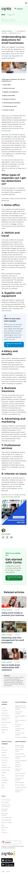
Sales (3, 785)
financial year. (6, 130)
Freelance (4, 765)
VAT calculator (5, 802)
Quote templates (19, 782)
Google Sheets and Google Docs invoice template (20, 707)
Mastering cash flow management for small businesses (13, 640)
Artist (3, 747)
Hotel (3, 775)
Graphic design (6, 770)
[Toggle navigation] (25, 3)
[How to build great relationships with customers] (14, 659)
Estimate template (20, 773)
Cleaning (4, 755)
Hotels (3, 732)
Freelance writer (6, 767)
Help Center (5, 827)
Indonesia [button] (20, 9)
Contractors (5, 713)
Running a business (7, 31)
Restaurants (5, 729)
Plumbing (4, 782)
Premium (4, 708)
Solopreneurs (5, 727)
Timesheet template (20, 787)
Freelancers (5, 710)
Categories (10, 14)
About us (4, 830)
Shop (3, 787)
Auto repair (5, 750)
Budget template (19, 753)
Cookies (8, 871)
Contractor (4, 762)
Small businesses (6, 722)
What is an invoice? (7, 822)
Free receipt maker (7, 817)
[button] (11, 842)
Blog (3, 14)
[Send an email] (11, 537)
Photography (5, 780)
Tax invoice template (20, 737)
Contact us (4, 832)
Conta (10, 324)
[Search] (3, 20)
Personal (4, 777)
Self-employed (5, 715)
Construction (5, 757)
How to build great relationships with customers (11, 667)
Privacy (3, 871)
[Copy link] (3, 537)
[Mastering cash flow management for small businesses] (14, 632)
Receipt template (19, 785)
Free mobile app (6, 799)
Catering (4, 752)
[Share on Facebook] (7, 537)
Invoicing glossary (6, 820)
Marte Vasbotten (6, 534)
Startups (4, 724)
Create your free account (13, 343)
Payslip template (19, 775)
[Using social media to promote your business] (14, 607)
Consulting (4, 760)
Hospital (4, 772)
